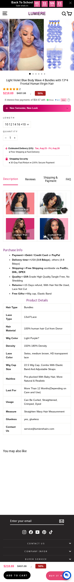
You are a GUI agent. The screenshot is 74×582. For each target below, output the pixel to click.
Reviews (30, 179)
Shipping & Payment (51, 179)
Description (10, 179)
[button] (11, 89)
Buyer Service (36, 559)
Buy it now (58, 575)
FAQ (68, 179)
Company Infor (36, 551)
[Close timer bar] (70, 2)
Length (9, 118)
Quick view (25, 499)
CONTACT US (36, 543)
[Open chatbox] (67, 575)
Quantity (10, 131)
